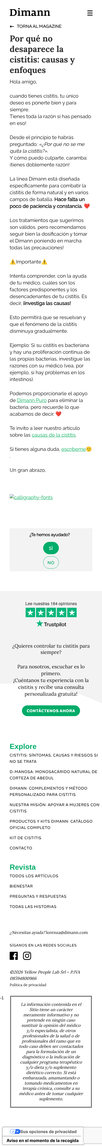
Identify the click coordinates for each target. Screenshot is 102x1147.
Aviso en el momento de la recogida (43, 1140)
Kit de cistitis (25, 838)
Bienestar (21, 886)
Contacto (21, 848)
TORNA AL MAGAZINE (38, 26)
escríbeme (73, 449)
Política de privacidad (28, 984)
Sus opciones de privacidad (48, 1131)
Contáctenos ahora (51, 711)
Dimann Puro (32, 400)
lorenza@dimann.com (67, 932)
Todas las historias (33, 907)
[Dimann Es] (30, 12)
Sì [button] (51, 548)
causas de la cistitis (54, 435)
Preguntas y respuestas (38, 896)
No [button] (51, 562)
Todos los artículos (34, 876)
